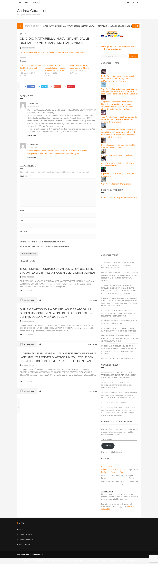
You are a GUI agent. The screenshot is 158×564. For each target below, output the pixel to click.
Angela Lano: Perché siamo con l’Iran (117, 358)
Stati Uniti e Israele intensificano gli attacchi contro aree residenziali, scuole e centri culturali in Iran (119, 338)
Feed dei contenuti (25, 534)
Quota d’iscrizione (134, 561)
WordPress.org (23, 544)
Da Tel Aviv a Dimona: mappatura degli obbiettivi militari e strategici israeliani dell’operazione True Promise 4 (118, 313)
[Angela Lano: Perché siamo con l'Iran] (103, 153)
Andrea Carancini (31, 11)
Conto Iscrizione (38, 561)
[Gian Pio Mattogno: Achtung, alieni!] (103, 181)
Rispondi (32, 135)
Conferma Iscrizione (75, 561)
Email (23, 221)
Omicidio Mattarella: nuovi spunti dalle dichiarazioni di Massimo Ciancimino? (52, 52)
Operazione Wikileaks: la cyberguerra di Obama (80, 66)
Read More (92, 300)
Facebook (133, 2)
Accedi (20, 529)
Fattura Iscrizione (92, 561)
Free (24, 33)
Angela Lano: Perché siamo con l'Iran (116, 155)
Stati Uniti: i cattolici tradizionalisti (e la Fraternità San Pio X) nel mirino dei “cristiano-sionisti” (118, 375)
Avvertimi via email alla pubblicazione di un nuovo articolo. (45, 246)
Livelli (104, 561)
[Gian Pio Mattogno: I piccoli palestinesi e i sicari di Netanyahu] (103, 160)
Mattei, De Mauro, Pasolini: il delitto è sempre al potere (31, 68)
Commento (25, 176)
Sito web (23, 231)
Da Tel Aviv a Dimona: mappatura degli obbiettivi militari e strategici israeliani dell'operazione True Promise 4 (117, 78)
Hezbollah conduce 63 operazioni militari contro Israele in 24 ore (118, 146)
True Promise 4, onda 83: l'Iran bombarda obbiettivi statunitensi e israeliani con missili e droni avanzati (119, 119)
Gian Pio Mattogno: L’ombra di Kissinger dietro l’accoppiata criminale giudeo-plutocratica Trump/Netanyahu (119, 395)
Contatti (34, 2)
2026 (109, 466)
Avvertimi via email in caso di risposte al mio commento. (43, 242)
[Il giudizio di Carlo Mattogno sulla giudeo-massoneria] (103, 171)
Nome (22, 210)
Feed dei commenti (25, 539)
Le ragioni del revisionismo (28, 14)
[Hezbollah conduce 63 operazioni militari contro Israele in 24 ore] (103, 142)
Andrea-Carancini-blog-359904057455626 (119, 197)
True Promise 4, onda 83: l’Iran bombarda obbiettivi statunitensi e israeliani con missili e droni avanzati (118, 265)
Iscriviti (107, 445)
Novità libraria (120, 403)
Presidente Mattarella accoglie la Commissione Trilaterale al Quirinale (55, 68)
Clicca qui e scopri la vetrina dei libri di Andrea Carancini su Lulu (117, 47)
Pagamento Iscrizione (117, 561)
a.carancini (32, 104)
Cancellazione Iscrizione (56, 561)
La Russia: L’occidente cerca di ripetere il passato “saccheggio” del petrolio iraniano (116, 385)
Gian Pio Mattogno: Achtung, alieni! (116, 184)
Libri (26, 2)
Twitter (128, 2)
